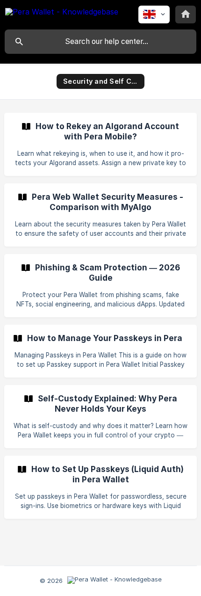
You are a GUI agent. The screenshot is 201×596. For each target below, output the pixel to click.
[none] (61, 13)
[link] (100, 144)
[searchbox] (100, 41)
